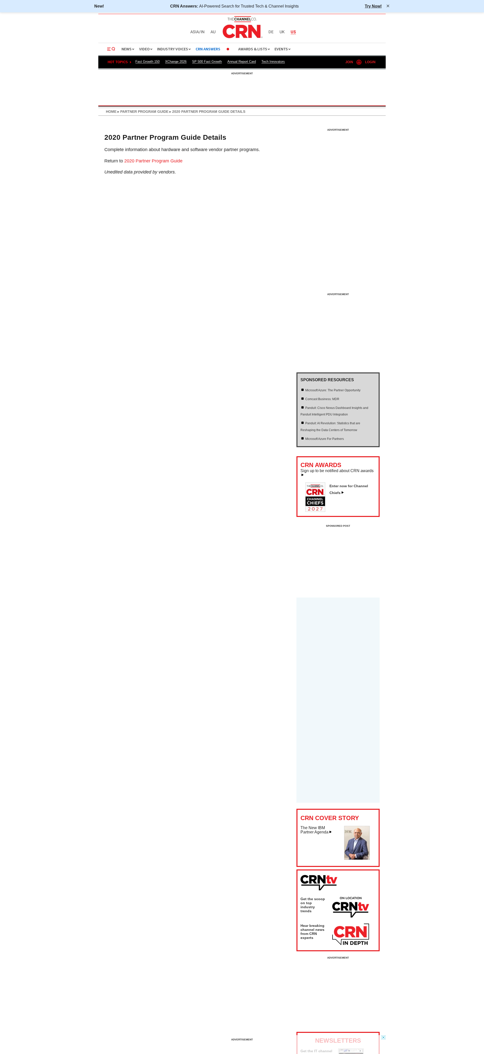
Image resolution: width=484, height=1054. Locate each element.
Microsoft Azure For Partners (324, 439)
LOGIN (370, 62)
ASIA (194, 32)
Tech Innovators (273, 61)
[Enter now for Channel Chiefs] (317, 510)
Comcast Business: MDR (322, 399)
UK (282, 32)
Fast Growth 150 (147, 61)
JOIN (349, 62)
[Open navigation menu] (111, 49)
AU (213, 32)
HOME (111, 112)
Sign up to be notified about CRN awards (337, 471)
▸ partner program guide (142, 112)
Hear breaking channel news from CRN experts (312, 932)
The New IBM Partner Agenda (314, 830)
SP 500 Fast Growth (207, 61)
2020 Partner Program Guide (153, 160)
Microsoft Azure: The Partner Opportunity (332, 390)
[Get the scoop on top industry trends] (350, 908)
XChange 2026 (176, 61)
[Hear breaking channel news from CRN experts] (350, 935)
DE (271, 32)
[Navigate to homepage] (242, 38)
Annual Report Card (241, 61)
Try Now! (373, 6)
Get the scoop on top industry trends (312, 905)
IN (202, 32)
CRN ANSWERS (208, 49)
